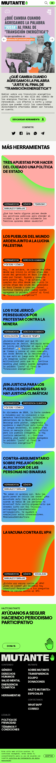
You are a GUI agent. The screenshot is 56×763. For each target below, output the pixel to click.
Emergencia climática (34, 403)
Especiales (35, 693)
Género (27, 204)
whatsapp (35, 704)
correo (33, 708)
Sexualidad (40, 573)
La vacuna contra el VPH (27, 531)
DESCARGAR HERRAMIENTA (26, 119)
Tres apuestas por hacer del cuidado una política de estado (28, 166)
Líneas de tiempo (30, 336)
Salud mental (10, 680)
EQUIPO (33, 677)
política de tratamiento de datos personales (20, 759)
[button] (52, 39)
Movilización (11, 336)
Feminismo (40, 204)
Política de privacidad (9, 721)
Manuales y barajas (14, 208)
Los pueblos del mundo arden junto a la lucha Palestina (26, 240)
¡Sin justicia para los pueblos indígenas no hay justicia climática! (25, 388)
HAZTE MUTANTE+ (39, 689)
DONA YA (11, 645)
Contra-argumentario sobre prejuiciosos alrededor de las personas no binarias (26, 464)
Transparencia (38, 673)
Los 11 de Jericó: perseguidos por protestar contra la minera (24, 316)
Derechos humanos (33, 260)
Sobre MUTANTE (38, 670)
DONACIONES (36, 681)
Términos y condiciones (10, 728)
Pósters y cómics (13, 264)
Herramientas (11, 204)
